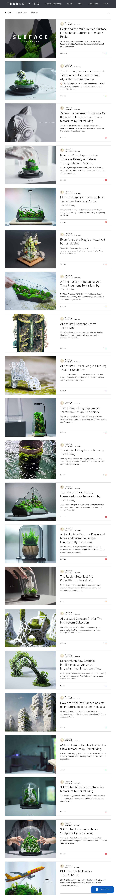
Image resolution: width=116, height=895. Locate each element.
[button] (108, 12)
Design (34, 12)
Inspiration (22, 12)
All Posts (8, 12)
